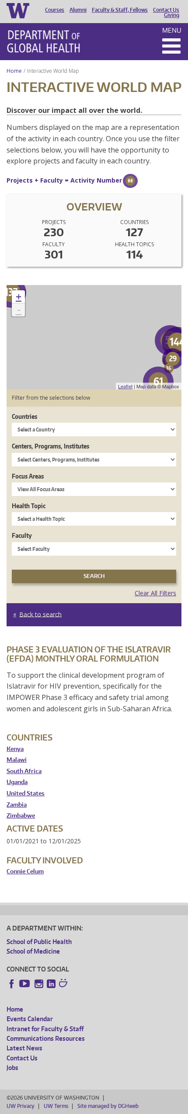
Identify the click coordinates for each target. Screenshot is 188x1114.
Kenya (15, 749)
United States (26, 793)
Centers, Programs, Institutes (50, 446)
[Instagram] (39, 983)
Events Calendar (30, 1018)
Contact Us (166, 10)
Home (14, 71)
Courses (54, 10)
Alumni (78, 10)
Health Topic (28, 505)
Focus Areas (28, 476)
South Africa (24, 771)
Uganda (17, 782)
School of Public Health (39, 941)
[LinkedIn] (51, 983)
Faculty (22, 535)
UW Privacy (21, 1106)
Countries (24, 416)
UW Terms (56, 1106)
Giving (171, 15)
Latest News (24, 1048)
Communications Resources (46, 1038)
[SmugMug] (64, 984)
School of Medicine (33, 951)
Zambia (17, 805)
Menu (171, 30)
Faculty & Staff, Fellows (120, 10)
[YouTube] (25, 983)
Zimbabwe (21, 815)
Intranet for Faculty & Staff (45, 1028)
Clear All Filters (155, 593)
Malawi (17, 760)
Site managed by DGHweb (108, 1106)
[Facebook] (12, 983)
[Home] (43, 41)
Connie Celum (25, 871)
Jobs (12, 1067)
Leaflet (125, 386)
